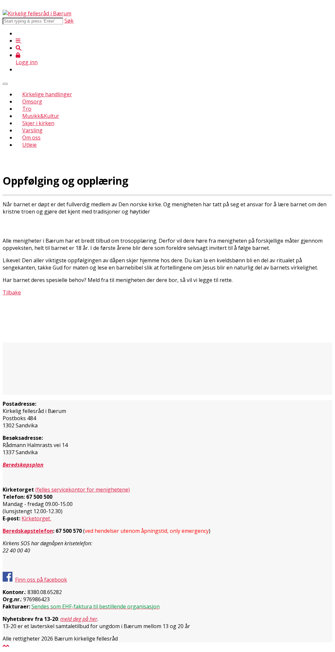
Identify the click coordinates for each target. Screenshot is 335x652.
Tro (26, 108)
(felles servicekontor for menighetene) (82, 489)
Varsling (32, 130)
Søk (69, 20)
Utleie (29, 144)
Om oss (31, 137)
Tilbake (12, 292)
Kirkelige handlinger (47, 94)
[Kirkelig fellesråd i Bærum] (37, 13)
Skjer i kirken (38, 123)
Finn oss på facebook (41, 579)
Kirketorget (36, 518)
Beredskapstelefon (28, 530)
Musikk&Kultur (40, 116)
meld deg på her (78, 619)
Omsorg (32, 101)
